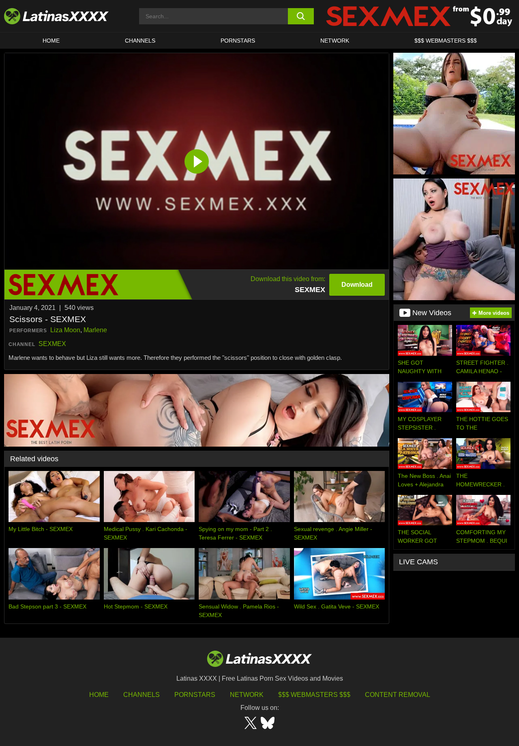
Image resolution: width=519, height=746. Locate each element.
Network (334, 40)
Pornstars (238, 40)
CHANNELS (140, 40)
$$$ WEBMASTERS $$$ (445, 40)
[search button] (301, 16)
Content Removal (397, 694)
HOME (51, 40)
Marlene (95, 330)
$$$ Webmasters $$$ (314, 694)
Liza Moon (65, 330)
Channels (141, 694)
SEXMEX (52, 343)
